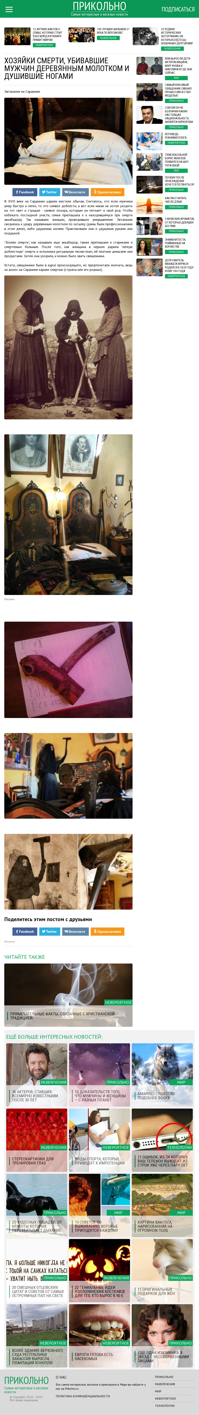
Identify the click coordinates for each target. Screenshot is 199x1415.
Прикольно (164, 1376)
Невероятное (165, 1398)
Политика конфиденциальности (83, 1396)
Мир (158, 1391)
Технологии (165, 1405)
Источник (9, 941)
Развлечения (165, 1384)
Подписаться (178, 9)
